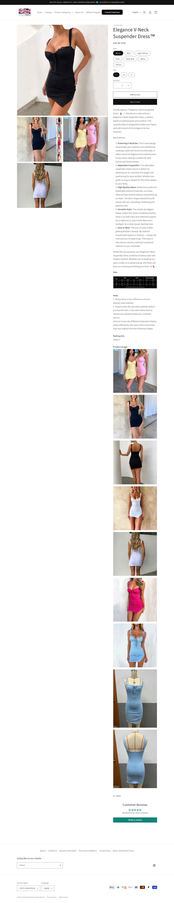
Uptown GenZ (26, 897)
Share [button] (118, 796)
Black (118, 53)
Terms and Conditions (88, 851)
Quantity (116, 80)
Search (43, 851)
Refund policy (63, 897)
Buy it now (135, 102)
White (142, 59)
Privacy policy (51, 897)
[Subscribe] (60, 865)
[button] (63, 12)
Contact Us (52, 851)
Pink (118, 59)
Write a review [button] (135, 820)
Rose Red (130, 59)
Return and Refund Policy (123, 851)
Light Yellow (142, 53)
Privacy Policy (104, 851)
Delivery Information (68, 851)
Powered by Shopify (38, 897)
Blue (129, 53)
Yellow (119, 65)
